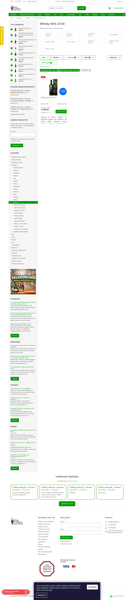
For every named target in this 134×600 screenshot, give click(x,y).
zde (50, 590)
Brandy (16, 176)
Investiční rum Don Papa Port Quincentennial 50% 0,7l (20, 455)
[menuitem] (13, 14)
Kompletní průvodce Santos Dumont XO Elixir (23, 430)
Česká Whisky (18, 213)
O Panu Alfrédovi (43, 536)
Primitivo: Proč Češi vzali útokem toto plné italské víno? (22, 409)
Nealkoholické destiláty (21, 231)
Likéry (15, 183)
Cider (13, 237)
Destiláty (14, 165)
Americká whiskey (19, 205)
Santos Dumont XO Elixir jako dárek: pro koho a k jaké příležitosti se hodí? (23, 313)
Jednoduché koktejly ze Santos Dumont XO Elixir (23, 346)
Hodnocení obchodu (67, 476)
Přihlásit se (17, 145)
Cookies (40, 549)
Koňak (16, 181)
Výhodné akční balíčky (19, 157)
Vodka (15, 199)
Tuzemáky (17, 186)
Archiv (14, 335)
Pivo (13, 234)
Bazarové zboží (16, 261)
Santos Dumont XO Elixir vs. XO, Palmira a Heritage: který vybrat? (21, 324)
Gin (15, 178)
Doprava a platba (43, 534)
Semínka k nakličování (19, 250)
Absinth (16, 170)
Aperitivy (16, 173)
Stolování (14, 253)
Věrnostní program (44, 531)
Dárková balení (18, 167)
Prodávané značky (43, 529)
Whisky (16, 202)
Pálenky (16, 191)
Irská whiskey (18, 218)
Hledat (81, 8)
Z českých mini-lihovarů (21, 229)
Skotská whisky (19, 216)
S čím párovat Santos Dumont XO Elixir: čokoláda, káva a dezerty (23, 303)
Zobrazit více (67, 504)
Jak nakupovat (42, 539)
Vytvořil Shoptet (118, 596)
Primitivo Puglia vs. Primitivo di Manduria (20, 398)
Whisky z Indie (18, 226)
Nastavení (41, 595)
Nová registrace (65, 541)
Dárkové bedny (16, 256)
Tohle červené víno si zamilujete (21, 388)
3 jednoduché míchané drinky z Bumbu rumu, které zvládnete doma (23, 356)
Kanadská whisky (19, 210)
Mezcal (16, 189)
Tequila (16, 197)
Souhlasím (92, 587)
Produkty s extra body (18, 258)
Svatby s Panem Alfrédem (65, 1)
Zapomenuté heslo (66, 544)
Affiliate (40, 544)
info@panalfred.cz (113, 522)
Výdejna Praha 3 (43, 526)
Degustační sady (17, 162)
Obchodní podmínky (44, 547)
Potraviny (14, 247)
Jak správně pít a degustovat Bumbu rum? (22, 367)
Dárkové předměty (17, 263)
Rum (15, 194)
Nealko (14, 239)
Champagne (15, 245)
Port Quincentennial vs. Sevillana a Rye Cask (23, 443)
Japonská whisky (19, 221)
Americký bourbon (19, 207)
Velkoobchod (42, 554)
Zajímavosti (41, 541)
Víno (13, 242)
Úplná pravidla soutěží (45, 552)
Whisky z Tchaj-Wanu (20, 223)
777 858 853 (112, 525)
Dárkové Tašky (16, 159)
